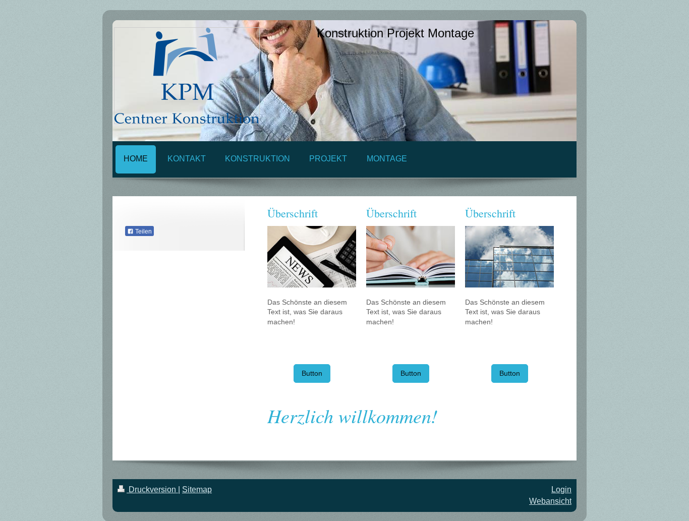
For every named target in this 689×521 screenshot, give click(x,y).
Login (561, 489)
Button (312, 373)
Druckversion (152, 489)
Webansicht (550, 501)
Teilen (143, 231)
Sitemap (197, 489)
